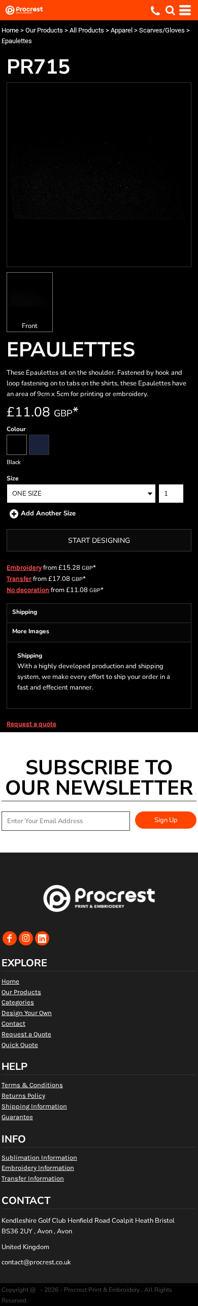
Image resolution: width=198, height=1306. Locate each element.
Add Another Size (48, 513)
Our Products (44, 30)
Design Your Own (27, 1013)
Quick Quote (20, 1045)
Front (30, 326)
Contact (13, 1023)
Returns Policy (23, 1095)
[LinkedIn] (42, 938)
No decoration (28, 590)
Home (10, 30)
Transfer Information (33, 1178)
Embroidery (24, 567)
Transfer (19, 578)
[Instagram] (26, 938)
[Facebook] (10, 938)
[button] (170, 10)
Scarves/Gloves (162, 30)
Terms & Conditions (32, 1085)
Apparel (122, 30)
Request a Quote (26, 1034)
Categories (18, 1002)
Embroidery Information (38, 1167)
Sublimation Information (39, 1157)
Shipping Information (34, 1106)
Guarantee (17, 1117)
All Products (87, 30)
